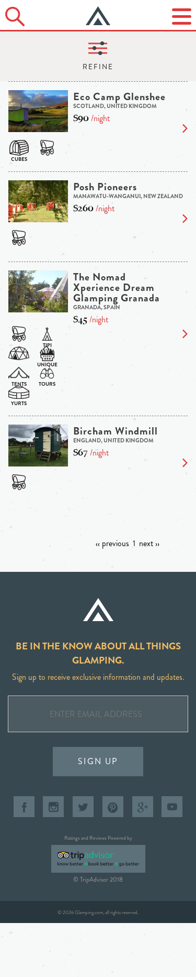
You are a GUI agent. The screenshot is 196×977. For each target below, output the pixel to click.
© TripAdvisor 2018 (98, 879)
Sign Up (98, 761)
